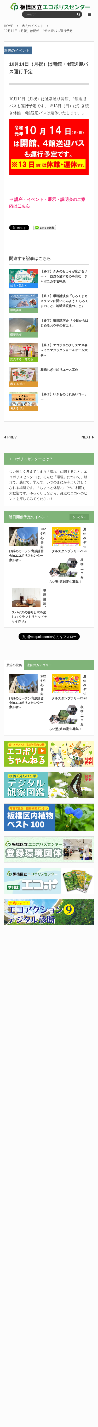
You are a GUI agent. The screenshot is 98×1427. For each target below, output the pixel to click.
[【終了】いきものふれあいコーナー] (23, 401)
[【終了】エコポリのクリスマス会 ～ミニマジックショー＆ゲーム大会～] (23, 352)
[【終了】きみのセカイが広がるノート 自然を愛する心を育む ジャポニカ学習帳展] (23, 278)
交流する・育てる (21, 359)
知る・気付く (18, 285)
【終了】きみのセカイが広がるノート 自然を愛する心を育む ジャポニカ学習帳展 (64, 276)
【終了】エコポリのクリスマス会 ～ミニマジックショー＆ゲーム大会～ (65, 350)
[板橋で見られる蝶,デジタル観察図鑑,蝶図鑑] (49, 795)
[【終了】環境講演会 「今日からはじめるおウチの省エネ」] (23, 327)
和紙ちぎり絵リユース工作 (59, 370)
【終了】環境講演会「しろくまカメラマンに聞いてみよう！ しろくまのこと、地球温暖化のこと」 (64, 301)
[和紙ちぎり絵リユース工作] (23, 376)
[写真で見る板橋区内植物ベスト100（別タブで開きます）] (49, 828)
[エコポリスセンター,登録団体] (49, 859)
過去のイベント (17, 50)
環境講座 (16, 310)
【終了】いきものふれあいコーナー (64, 396)
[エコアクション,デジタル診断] (49, 922)
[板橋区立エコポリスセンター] (30, 6)
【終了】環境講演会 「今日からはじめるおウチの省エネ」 (64, 323)
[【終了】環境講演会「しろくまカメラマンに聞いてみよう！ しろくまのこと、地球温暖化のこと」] (23, 303)
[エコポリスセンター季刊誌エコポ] (49, 891)
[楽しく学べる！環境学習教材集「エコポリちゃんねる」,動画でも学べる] (49, 764)
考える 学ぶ (17, 383)
